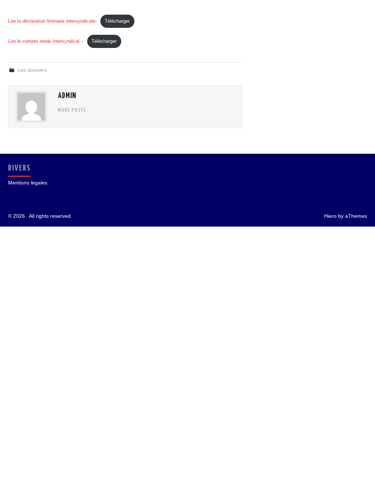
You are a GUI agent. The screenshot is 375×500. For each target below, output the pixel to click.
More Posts (72, 110)
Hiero (330, 216)
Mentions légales (27, 183)
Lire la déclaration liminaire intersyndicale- (52, 21)
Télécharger (117, 21)
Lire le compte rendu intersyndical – (45, 41)
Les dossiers (32, 70)
